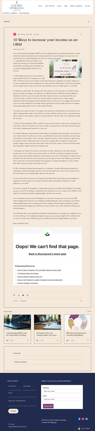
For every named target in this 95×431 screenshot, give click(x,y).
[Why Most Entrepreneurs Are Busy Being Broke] (77, 322)
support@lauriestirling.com (17, 426)
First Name (12, 386)
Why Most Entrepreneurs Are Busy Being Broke (76, 334)
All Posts (7, 21)
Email (10, 393)
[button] (89, 21)
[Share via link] (28, 295)
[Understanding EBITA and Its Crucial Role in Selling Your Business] (17, 322)
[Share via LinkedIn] (23, 295)
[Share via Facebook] (14, 295)
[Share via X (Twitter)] (18, 295)
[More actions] (81, 34)
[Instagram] (83, 419)
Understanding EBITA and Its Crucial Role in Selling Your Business (16, 334)
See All (89, 311)
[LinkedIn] (86, 419)
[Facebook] (79, 419)
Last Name (27, 386)
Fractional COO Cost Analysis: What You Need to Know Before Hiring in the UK (47, 334)
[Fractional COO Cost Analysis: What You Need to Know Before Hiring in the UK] (47, 322)
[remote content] (47, 256)
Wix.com (54, 422)
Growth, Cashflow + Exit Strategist (17, 13)
